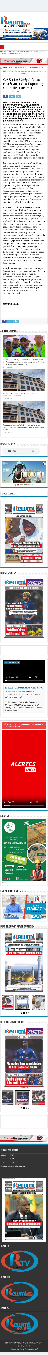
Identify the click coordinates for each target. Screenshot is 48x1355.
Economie (11, 51)
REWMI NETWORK (35, 1351)
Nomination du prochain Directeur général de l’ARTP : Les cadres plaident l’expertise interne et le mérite (24, 427)
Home (4, 51)
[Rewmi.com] (16, 21)
